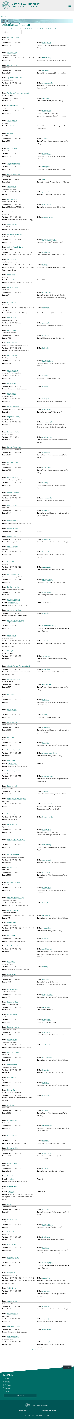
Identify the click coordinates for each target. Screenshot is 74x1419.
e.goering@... (46, 1342)
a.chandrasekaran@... (49, 626)
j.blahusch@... (47, 409)
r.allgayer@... (46, 167)
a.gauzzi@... (46, 1306)
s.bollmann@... (47, 437)
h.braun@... (46, 510)
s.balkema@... (47, 292)
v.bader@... (11, 280)
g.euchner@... (47, 1032)
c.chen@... (45, 641)
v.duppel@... (46, 928)
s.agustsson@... (47, 83)
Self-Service (20, 1395)
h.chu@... (45, 700)
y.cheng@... (46, 656)
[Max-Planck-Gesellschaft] (28, 1405)
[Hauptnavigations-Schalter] (70, 6)
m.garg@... (46, 1278)
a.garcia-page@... (48, 1263)
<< (30, 1350)
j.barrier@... (46, 323)
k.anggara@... (47, 204)
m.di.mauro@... (47, 845)
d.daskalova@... (47, 776)
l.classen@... (46, 727)
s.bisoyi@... (46, 399)
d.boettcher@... (47, 498)
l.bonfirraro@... (47, 467)
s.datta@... (46, 791)
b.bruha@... (46, 552)
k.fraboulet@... (47, 1153)
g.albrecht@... (47, 154)
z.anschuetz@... (47, 217)
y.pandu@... (46, 98)
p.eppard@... (46, 1020)
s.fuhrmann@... (47, 1225)
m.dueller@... (46, 915)
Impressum (22, 1411)
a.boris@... (46, 483)
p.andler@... (46, 192)
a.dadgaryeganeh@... (49, 753)
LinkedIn (7, 1382)
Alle (54, 29)
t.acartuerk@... (47, 58)
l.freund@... (46, 1168)
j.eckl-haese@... (47, 949)
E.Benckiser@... (47, 361)
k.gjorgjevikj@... (47, 1329)
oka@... (44, 179)
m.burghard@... (47, 580)
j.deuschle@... (47, 829)
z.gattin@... (46, 1291)
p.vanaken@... (47, 111)
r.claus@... (45, 743)
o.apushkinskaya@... (49, 240)
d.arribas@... (46, 252)
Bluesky (7, 1378)
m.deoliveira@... (47, 804)
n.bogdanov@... (47, 422)
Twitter (7, 1391)
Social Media (8, 1375)
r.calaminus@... (13, 603)
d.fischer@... (46, 1095)
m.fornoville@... (47, 1125)
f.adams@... (46, 70)
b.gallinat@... (46, 1237)
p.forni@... (45, 1110)
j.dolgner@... (46, 872)
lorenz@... (45, 903)
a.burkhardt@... (47, 592)
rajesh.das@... (12, 763)
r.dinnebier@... (47, 860)
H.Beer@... (45, 348)
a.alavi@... (45, 138)
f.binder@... (46, 386)
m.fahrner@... (46, 1045)
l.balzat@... (46, 308)
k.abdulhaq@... (47, 42)
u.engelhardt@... (47, 994)
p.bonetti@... (46, 452)
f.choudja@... (46, 669)
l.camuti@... (46, 613)
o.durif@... (45, 938)
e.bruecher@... (47, 539)
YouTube (8, 1385)
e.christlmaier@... (48, 684)
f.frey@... (11, 1179)
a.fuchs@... (46, 1209)
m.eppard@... (46, 1007)
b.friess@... (11, 1192)
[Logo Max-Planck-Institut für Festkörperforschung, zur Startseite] (33, 5)
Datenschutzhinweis (49, 1411)
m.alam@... (11, 126)
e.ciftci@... (45, 715)
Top (69, 1367)
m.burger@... (46, 567)
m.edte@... (46, 967)
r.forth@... (45, 1141)
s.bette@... (45, 376)
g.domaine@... (47, 888)
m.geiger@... (46, 1319)
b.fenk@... (45, 1070)
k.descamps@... (47, 817)
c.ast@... (45, 265)
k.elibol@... (46, 979)
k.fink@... (45, 1083)
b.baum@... (46, 335)
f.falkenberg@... (47, 1057)
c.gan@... (45, 1248)
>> (43, 1350)
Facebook (8, 1388)
